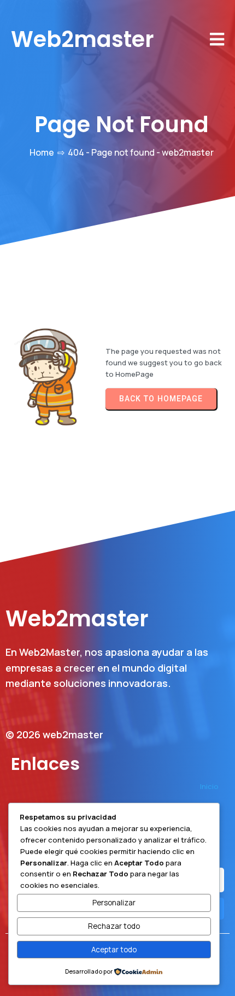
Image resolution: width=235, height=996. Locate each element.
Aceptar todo (114, 949)
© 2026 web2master (54, 734)
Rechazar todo (114, 926)
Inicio (209, 786)
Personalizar (114, 903)
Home (42, 152)
